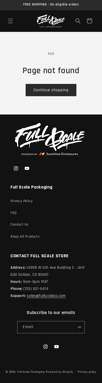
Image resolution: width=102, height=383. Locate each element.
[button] (10, 21)
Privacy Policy (21, 201)
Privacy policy (87, 372)
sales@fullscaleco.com (46, 295)
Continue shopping (51, 90)
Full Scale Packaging (31, 372)
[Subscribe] (78, 327)
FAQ (13, 212)
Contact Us (19, 224)
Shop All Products (24, 236)
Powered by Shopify (59, 372)
